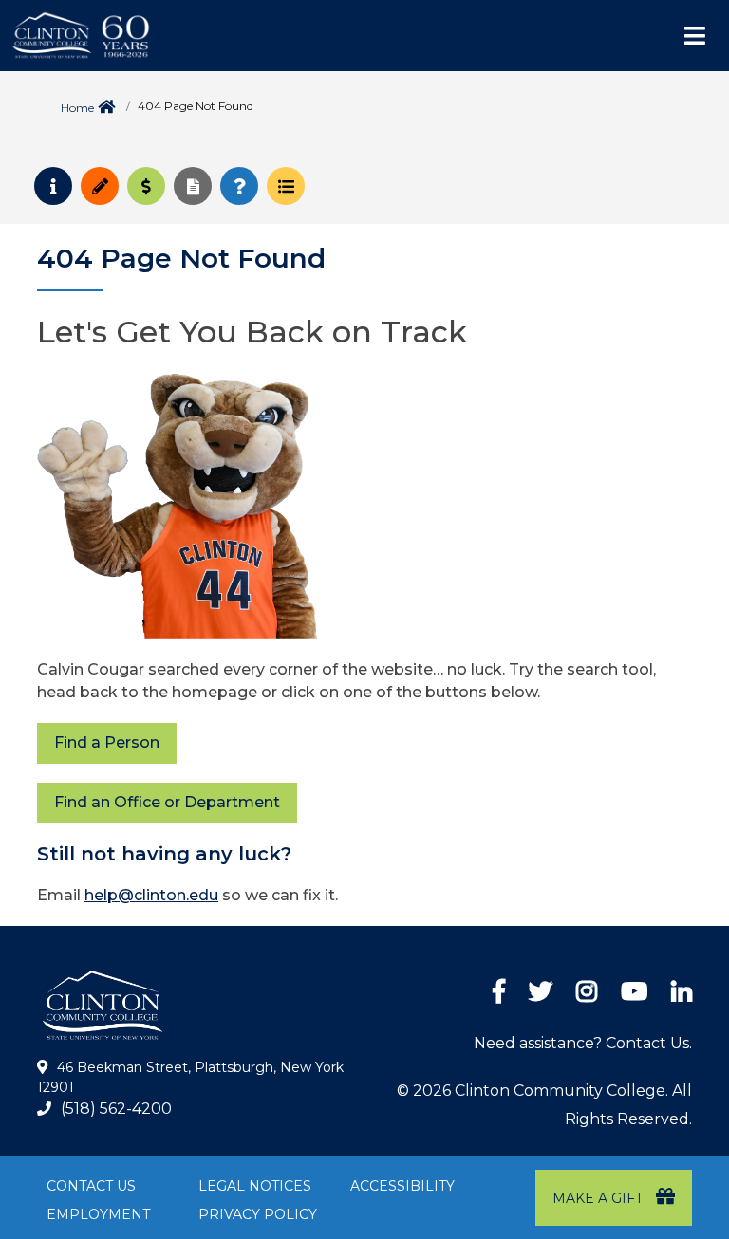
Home (77, 108)
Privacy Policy (257, 1214)
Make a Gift (599, 1198)
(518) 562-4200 (116, 1109)
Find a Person (106, 742)
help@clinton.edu (151, 895)
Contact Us (91, 1185)
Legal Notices (254, 1185)
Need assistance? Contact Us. (583, 1043)
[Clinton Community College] (166, 35)
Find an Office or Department (167, 802)
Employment (98, 1214)
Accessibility (402, 1185)
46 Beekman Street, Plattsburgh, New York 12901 (190, 1078)
